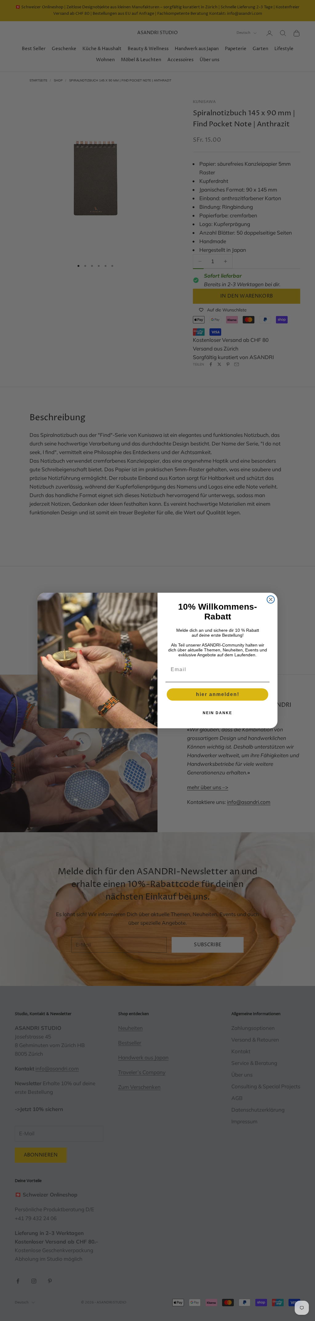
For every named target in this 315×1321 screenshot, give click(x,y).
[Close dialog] (270, 599)
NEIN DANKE (217, 713)
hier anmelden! (217, 694)
